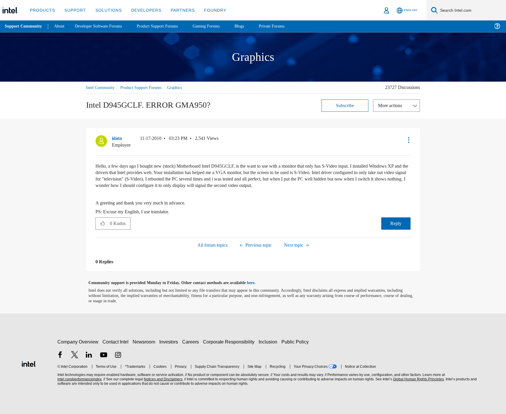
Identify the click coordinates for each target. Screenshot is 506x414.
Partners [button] (176, 10)
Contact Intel (116, 341)
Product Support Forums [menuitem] (165, 26)
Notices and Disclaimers (162, 379)
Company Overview (78, 341)
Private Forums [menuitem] (284, 26)
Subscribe (345, 105)
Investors (170, 341)
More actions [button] (391, 105)
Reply (396, 223)
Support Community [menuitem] (24, 26)
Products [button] (42, 10)
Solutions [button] (105, 10)
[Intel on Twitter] (75, 355)
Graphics (183, 87)
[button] (408, 139)
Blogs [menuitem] (251, 26)
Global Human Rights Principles (417, 379)
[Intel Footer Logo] (29, 363)
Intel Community (101, 87)
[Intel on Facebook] (60, 355)
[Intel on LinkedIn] (89, 355)
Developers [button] (142, 10)
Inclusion (269, 341)
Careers (192, 341)
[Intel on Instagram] (118, 355)
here (256, 282)
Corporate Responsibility (230, 341)
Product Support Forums (145, 87)
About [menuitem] (60, 26)
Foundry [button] (208, 10)
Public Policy (296, 341)
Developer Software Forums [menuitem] (103, 26)
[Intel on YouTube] (104, 355)
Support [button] (73, 10)
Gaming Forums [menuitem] (216, 26)
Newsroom (145, 341)
